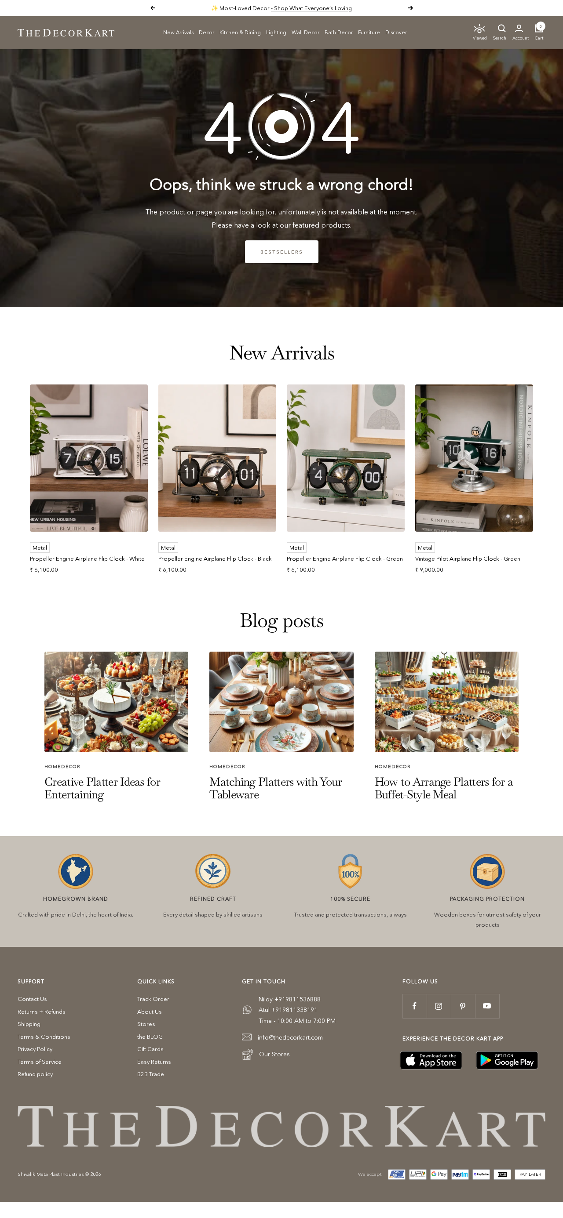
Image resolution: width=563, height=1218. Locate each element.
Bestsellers (281, 252)
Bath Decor (339, 32)
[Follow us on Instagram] (439, 1006)
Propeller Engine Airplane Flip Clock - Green (345, 558)
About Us (149, 1011)
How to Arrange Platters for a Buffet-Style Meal (444, 788)
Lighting (276, 32)
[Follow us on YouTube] (487, 1006)
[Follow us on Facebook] (414, 1006)
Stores (146, 1023)
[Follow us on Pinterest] (463, 1006)
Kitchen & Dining (240, 32)
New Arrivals (178, 32)
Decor (206, 32)
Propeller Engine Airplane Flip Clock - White (87, 558)
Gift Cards (150, 1048)
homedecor (62, 766)
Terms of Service (40, 1061)
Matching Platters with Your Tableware (275, 788)
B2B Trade (150, 1073)
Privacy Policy (35, 1048)
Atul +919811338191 (288, 1010)
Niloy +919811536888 (290, 999)
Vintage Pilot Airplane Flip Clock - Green (467, 558)
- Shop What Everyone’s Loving (311, 7)
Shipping (29, 1023)
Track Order (153, 998)
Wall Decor (305, 32)
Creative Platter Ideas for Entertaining (102, 788)
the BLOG (150, 1036)
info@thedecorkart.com (290, 1037)
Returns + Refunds (42, 1011)
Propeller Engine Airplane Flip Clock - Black (215, 558)
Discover (396, 32)
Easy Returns (154, 1061)
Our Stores (274, 1054)
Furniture (369, 32)
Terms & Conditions (44, 1036)
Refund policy (35, 1073)
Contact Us (32, 998)
